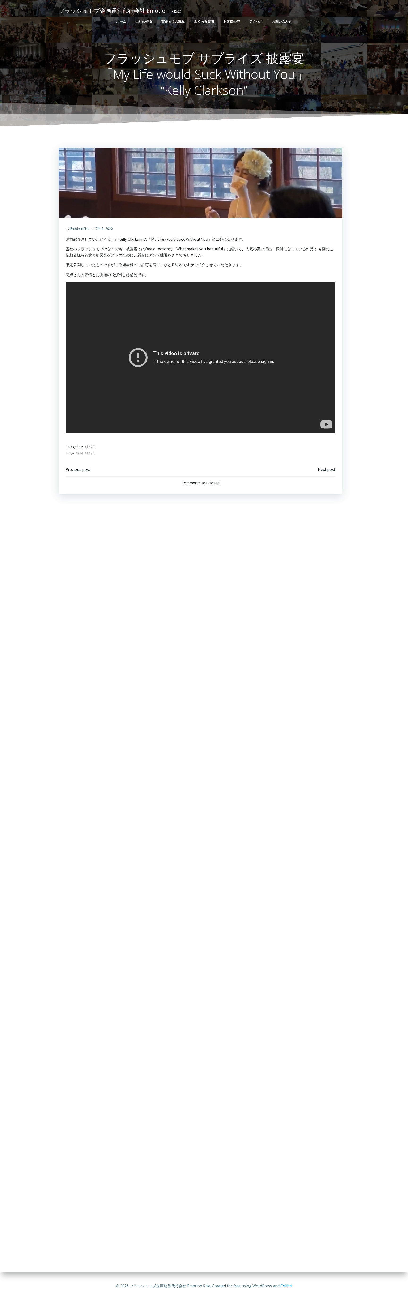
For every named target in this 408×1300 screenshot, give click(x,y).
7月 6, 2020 (104, 228)
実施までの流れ (173, 21)
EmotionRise (79, 228)
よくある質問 (204, 21)
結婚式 (90, 446)
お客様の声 (231, 21)
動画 (79, 453)
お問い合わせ (282, 21)
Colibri (286, 1285)
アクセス (256, 21)
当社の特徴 (144, 21)
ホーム (121, 21)
